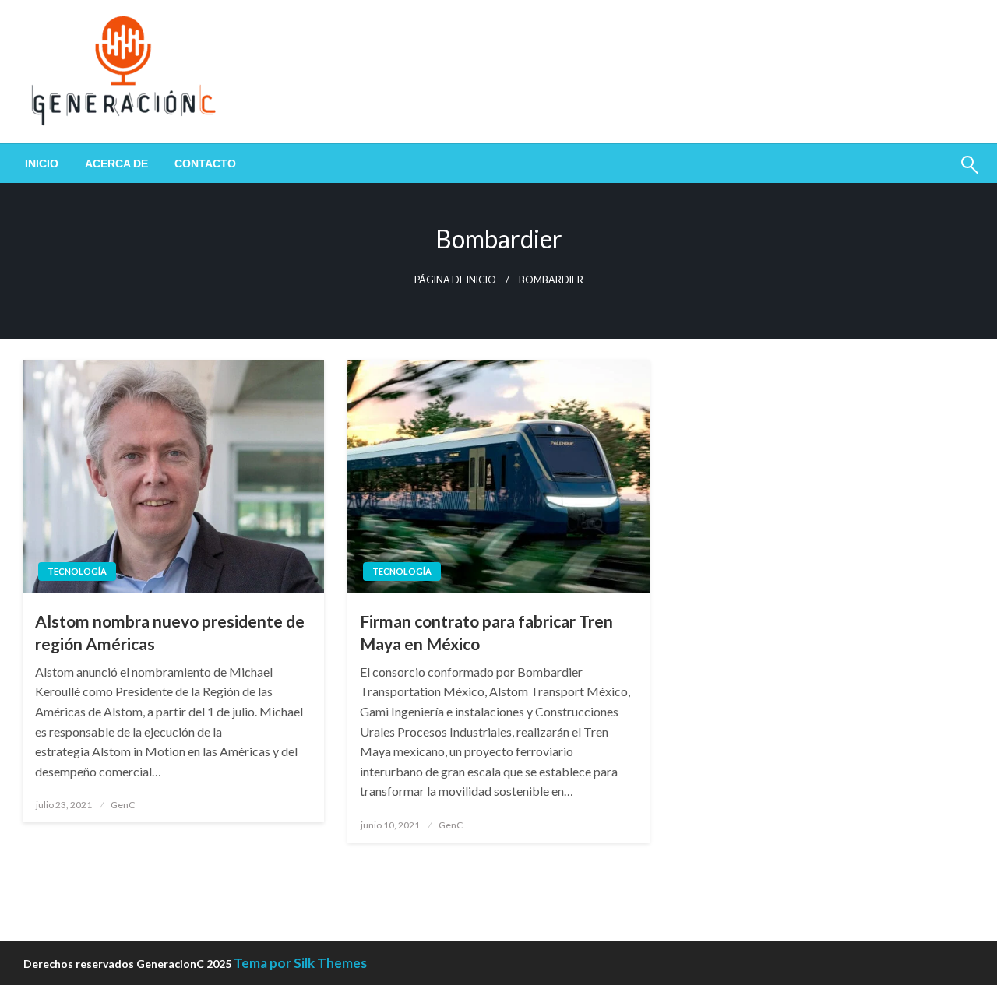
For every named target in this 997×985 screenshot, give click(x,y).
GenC (123, 805)
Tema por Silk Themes (300, 963)
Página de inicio (455, 280)
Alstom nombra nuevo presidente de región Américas (170, 632)
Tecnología (77, 571)
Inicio (41, 163)
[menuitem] (42, 163)
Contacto (205, 163)
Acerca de (116, 163)
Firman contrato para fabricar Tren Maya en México (486, 632)
